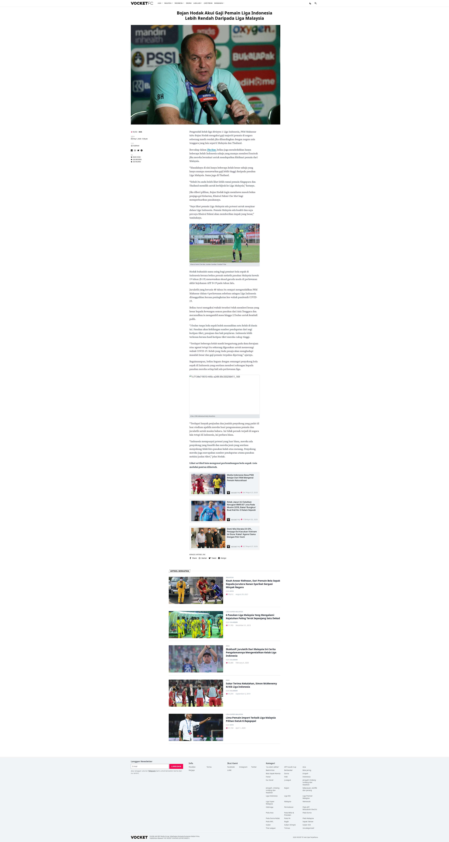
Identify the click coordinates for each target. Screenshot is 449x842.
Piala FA (287, 818)
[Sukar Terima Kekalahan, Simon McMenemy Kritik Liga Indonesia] (196, 693)
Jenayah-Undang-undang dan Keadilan (309, 782)
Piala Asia (269, 813)
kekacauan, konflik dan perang (310, 789)
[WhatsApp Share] (135, 150)
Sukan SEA (307, 825)
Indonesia (179, 3)
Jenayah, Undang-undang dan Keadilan (273, 790)
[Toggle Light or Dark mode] (310, 3)
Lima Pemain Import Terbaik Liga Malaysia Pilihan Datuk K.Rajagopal (251, 719)
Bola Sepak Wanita (273, 773)
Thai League (270, 828)
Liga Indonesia (271, 796)
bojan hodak (137, 157)
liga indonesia (137, 159)
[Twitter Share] (138, 150)
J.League (287, 780)
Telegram (152, 771)
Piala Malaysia (308, 818)
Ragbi (286, 821)
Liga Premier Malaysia (308, 797)
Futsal (268, 777)
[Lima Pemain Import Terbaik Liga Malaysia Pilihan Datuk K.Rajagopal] (196, 727)
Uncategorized (308, 828)
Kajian (286, 788)
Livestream (208, 3)
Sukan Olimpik (290, 825)
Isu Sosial (269, 780)
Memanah (307, 801)
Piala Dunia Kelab (273, 818)
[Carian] (315, 3)
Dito (232, 591)
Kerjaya (192, 770)
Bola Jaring (307, 770)
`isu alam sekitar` (272, 767)
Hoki (286, 777)
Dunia (286, 773)
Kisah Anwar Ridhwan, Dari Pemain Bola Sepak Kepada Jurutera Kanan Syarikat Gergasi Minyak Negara (253, 584)
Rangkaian (218, 3)
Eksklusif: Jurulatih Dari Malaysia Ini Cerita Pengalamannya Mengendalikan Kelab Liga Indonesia (251, 652)
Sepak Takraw (308, 821)
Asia (159, 3)
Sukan (268, 825)
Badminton (270, 770)
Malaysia (167, 3)
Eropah (189, 3)
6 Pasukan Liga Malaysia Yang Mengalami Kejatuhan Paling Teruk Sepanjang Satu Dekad (253, 616)
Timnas (287, 828)
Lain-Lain (197, 3)
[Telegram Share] (142, 150)
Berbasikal (288, 770)
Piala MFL (269, 821)
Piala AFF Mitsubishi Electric (310, 808)
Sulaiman (136, 146)
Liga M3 (287, 796)
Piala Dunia (307, 813)
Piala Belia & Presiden (289, 814)
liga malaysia (137, 161)
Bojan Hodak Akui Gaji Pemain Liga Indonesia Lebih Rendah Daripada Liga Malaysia (224, 15)
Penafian (192, 767)
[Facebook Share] (132, 150)
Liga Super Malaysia (234, 611)
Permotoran (288, 807)
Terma (209, 767)
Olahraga (269, 807)
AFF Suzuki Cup (290, 767)
